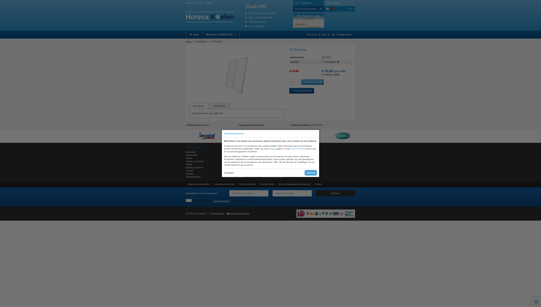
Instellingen (229, 173)
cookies (272, 149)
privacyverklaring (298, 149)
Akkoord (311, 173)
